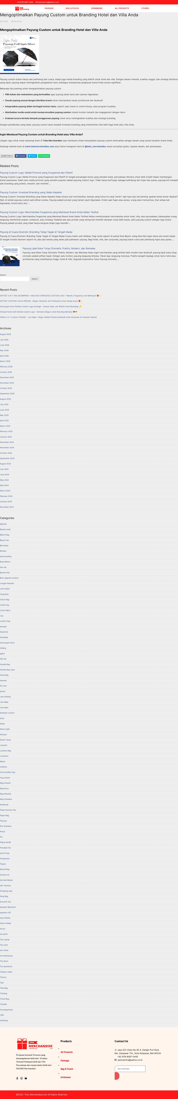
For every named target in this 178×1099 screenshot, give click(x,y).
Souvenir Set (5, 902)
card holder (5, 589)
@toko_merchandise (95, 146)
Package (49, 8)
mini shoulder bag (7, 772)
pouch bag (4, 853)
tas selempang (6, 956)
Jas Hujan (4, 707)
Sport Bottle (5, 918)
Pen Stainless (5, 826)
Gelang (3, 648)
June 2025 (4, 410)
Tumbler (3, 1004)
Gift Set (3, 659)
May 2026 (4, 350)
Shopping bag (6, 891)
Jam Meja (4, 702)
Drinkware (96, 8)
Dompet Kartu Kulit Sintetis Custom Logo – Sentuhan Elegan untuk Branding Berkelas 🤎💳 (38, 312)
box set (3, 567)
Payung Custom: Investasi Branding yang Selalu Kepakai (31, 192)
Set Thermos (5, 885)
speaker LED (5, 912)
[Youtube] (26, 1078)
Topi (2, 983)
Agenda (3, 524)
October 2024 (6, 453)
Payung (4, 21)
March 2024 (5, 491)
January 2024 (6, 501)
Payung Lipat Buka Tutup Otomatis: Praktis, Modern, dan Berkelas (59, 248)
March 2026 (5, 361)
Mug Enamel (5, 783)
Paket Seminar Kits (8, 810)
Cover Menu (5, 610)
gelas (2, 653)
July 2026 (4, 340)
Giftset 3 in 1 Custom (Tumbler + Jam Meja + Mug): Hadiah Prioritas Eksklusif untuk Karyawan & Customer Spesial (48, 317)
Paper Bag (4, 815)
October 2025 (6, 388)
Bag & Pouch (72, 8)
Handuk (3, 680)
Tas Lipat (4, 945)
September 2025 (7, 393)
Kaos (2, 718)
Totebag (3, 993)
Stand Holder (5, 923)
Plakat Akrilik (5, 842)
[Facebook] (17, 1078)
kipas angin (5, 729)
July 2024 (4, 469)
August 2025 (5, 399)
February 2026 (6, 366)
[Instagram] (21, 1078)
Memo (2, 761)
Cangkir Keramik (7, 583)
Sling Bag (4, 896)
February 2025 (6, 431)
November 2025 (7, 383)
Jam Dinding (5, 697)
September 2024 (7, 458)
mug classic (5, 777)
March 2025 (5, 426)
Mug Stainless (6, 799)
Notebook (4, 804)
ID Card (3, 686)
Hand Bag (4, 675)
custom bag (5, 621)
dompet (3, 626)
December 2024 (7, 442)
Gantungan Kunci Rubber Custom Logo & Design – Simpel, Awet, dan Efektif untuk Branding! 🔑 (40, 306)
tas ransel (4, 950)
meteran (3, 767)
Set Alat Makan (6, 880)
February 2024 (6, 496)
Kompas (3, 734)
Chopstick (4, 594)
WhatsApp (45, 156)
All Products (122, 8)
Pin (1, 837)
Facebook (21, 156)
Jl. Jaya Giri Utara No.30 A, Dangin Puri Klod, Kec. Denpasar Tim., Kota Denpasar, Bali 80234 (138, 1052)
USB (2, 1015)
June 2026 (4, 345)
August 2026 (5, 334)
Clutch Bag (4, 599)
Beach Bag (4, 535)
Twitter (33, 156)
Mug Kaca (4, 788)
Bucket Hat (5, 572)
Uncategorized (6, 1010)
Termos (3, 977)
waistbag (4, 1020)
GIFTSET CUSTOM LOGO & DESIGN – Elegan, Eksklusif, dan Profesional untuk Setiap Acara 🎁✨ (41, 301)
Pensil (2, 831)
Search (3, 275)
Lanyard (3, 745)
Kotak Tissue (5, 740)
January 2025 (6, 437)
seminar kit (4, 875)
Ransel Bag (5, 869)
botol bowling (5, 556)
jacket (2, 691)
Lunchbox (4, 756)
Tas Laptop (5, 939)
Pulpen (3, 864)
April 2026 (4, 356)
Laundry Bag (5, 750)
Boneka (3, 551)
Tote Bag (4, 988)
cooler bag (4, 605)
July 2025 (4, 404)
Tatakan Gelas (6, 972)
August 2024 (5, 464)
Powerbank (5, 858)
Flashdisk (4, 637)
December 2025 (7, 377)
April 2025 (4, 420)
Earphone (4, 632)
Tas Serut (4, 961)
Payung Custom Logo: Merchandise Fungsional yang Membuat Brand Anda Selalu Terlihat (49, 212)
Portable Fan (5, 848)
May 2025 (4, 415)
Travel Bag (4, 999)
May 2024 (4, 480)
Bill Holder (4, 545)
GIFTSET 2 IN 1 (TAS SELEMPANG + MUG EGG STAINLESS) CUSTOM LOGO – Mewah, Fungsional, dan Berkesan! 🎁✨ (50, 296)
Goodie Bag (5, 664)
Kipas (2, 723)
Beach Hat (4, 540)
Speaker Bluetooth (8, 907)
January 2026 (6, 372)
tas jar (2, 929)
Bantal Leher (5, 529)
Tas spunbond (6, 966)
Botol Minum (5, 562)
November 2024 (7, 447)
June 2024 (4, 474)
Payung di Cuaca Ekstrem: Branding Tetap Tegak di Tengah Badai (36, 232)
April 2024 (4, 485)
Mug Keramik (5, 794)
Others (145, 8)
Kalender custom (7, 713)
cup (1, 616)
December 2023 (7, 507)
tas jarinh (4, 934)
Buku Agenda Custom (9, 578)
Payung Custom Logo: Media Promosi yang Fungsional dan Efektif (36, 172)
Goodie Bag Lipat (7, 670)
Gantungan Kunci (7, 643)
